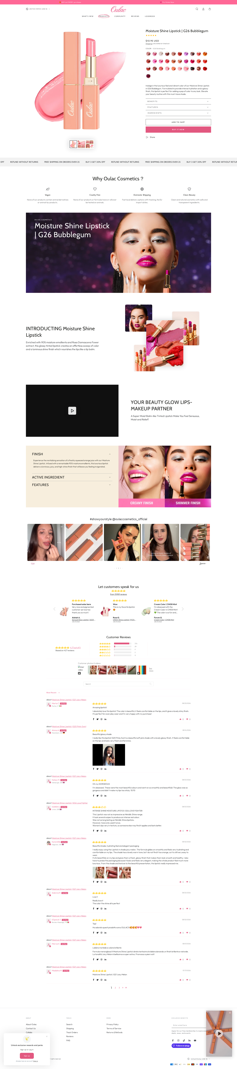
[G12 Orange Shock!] (198, 61)
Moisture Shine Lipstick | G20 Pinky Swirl (69, 726)
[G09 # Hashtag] (192, 61)
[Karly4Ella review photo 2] (112, 873)
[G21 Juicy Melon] (173, 68)
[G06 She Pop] (161, 61)
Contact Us (31, 1028)
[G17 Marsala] (154, 68)
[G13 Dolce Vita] (173, 54)
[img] (118, 591)
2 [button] (115, 987)
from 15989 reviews (118, 594)
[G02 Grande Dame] (167, 54)
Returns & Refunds (114, 1032)
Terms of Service (114, 1028)
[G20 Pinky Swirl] (167, 68)
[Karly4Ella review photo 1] (98, 873)
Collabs (29, 1032)
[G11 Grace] (167, 61)
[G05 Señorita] (173, 61)
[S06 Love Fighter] (205, 61)
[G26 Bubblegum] (186, 68)
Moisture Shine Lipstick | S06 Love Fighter (70, 803)
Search (69, 1024)
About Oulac (31, 1024)
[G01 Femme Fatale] (180, 54)
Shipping (149, 43)
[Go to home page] (118, 9)
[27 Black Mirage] (192, 68)
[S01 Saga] (148, 68)
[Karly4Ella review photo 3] (125, 873)
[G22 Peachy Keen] (180, 68)
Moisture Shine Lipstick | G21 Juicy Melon (69, 699)
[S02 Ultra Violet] (186, 61)
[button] (197, 9)
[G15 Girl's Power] (154, 61)
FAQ (68, 1040)
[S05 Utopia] (180, 61)
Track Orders (72, 1032)
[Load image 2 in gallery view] (81, 144)
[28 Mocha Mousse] (198, 68)
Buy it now (178, 129)
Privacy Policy (112, 1024)
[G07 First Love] (154, 54)
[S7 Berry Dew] (148, 76)
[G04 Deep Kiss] (198, 54)
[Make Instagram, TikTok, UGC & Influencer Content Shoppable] (202, 564)
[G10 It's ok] (186, 54)
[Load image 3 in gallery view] (89, 144)
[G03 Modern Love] (192, 54)
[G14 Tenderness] (148, 54)
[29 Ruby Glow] (205, 68)
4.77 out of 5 (75, 647)
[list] (118, 195)
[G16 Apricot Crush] (148, 61)
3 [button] (119, 987)
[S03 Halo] (161, 54)
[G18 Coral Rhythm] (161, 68)
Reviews (69, 1036)
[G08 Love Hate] (205, 54)
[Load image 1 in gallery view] (73, 144)
